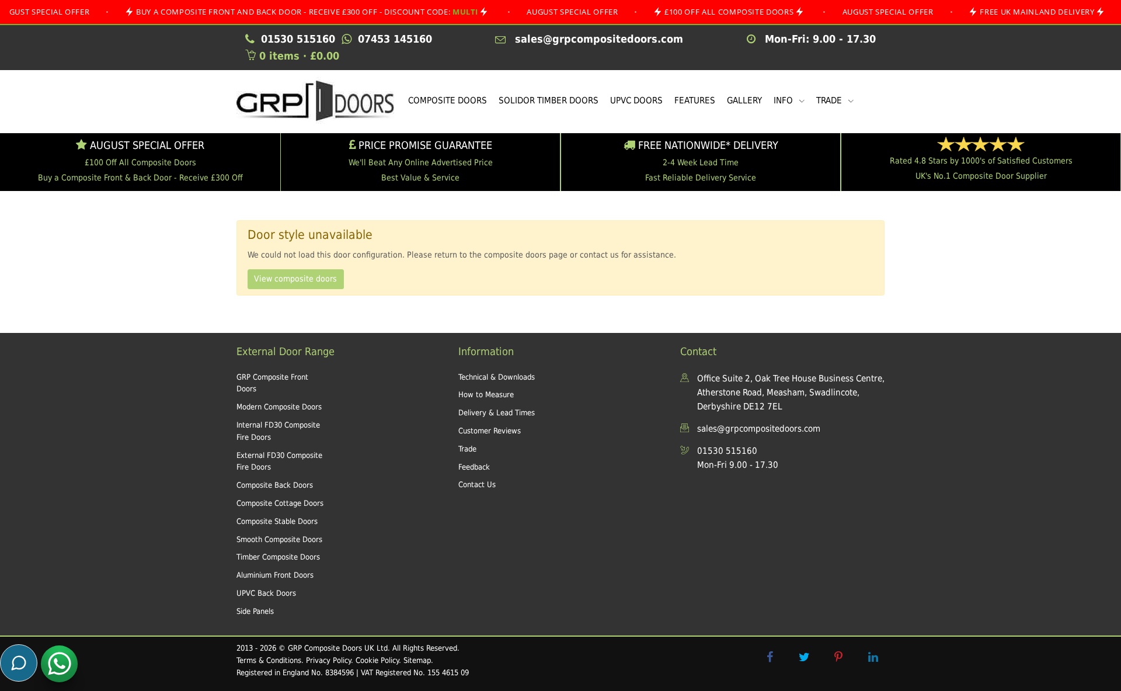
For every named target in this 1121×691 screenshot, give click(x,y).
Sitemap (417, 660)
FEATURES (694, 100)
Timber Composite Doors (278, 557)
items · (299, 56)
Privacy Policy (328, 660)
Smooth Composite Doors (279, 539)
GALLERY (744, 100)
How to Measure (486, 394)
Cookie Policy (377, 660)
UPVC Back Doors (266, 593)
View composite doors (295, 278)
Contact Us (477, 484)
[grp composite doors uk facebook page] (769, 657)
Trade (467, 449)
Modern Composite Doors (279, 406)
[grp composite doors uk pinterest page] (838, 657)
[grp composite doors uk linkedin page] (872, 657)
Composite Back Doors (274, 485)
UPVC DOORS (636, 100)
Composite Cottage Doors (279, 503)
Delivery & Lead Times (496, 412)
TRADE (830, 100)
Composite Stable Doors (277, 521)
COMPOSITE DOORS (447, 100)
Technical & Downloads (496, 377)
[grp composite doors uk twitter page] (803, 657)
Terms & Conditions (268, 660)
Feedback (474, 467)
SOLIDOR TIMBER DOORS (548, 100)
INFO (784, 100)
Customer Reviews (489, 430)
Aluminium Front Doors (275, 575)
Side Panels (255, 611)
